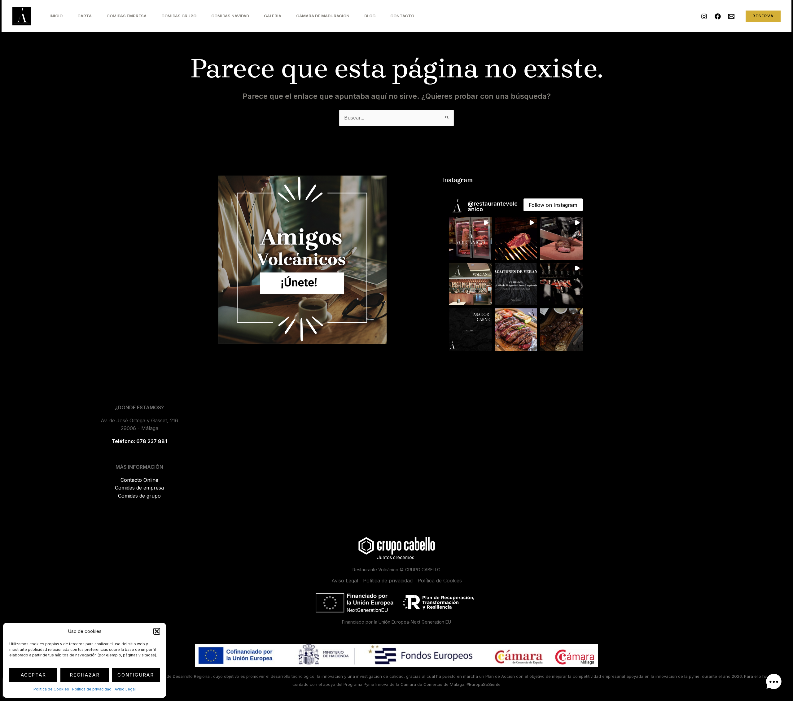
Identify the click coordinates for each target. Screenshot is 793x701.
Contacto (402, 15)
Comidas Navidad (230, 15)
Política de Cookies (51, 689)
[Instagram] (704, 16)
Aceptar (33, 675)
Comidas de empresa (139, 488)
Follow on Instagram (553, 205)
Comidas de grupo (139, 496)
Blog (369, 15)
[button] (157, 631)
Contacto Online (139, 480)
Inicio (56, 15)
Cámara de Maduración (322, 15)
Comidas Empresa (127, 15)
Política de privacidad (92, 689)
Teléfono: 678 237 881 (139, 441)
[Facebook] (718, 16)
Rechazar (85, 675)
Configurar (135, 675)
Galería (272, 15)
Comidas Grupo (178, 15)
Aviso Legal (125, 689)
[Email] (731, 16)
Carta (84, 15)
